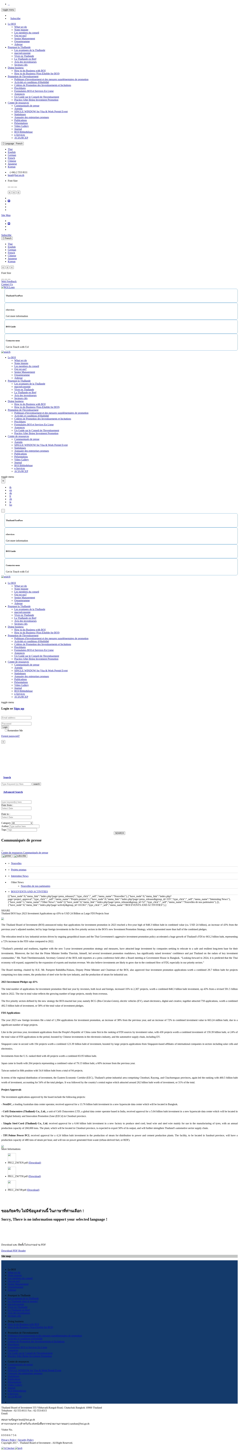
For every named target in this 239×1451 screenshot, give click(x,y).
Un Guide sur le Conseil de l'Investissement (36, 97)
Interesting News (19, 876)
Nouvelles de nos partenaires (35, 886)
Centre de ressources (18, 102)
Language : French (13, 143)
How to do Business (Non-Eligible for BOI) (37, 73)
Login (5, 727)
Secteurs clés (20, 64)
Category (6, 823)
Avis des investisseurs (25, 61)
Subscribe (15, 18)
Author (5, 826)
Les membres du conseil (26, 32)
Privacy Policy (8, 1440)
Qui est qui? (20, 35)
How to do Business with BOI (30, 70)
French (11, 158)
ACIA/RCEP (21, 137)
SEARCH (119, 833)
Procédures (20, 88)
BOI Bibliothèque (23, 132)
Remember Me (15, 730)
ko (10, 504)
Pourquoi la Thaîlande (19, 47)
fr (10, 496)
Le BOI (12, 24)
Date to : (5, 814)
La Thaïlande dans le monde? (23, 1301)
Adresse (18, 44)
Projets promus (18, 869)
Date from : (7, 805)
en (10, 490)
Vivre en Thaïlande (24, 56)
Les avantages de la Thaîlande (29, 50)
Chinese (12, 161)
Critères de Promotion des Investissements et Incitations (42, 85)
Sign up (19, 708)
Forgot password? (10, 736)
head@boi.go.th (16, 175)
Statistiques (20, 114)
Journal (18, 129)
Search (7, 777)
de (10, 493)
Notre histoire (21, 29)
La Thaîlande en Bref (25, 59)
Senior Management (24, 38)
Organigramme (22, 41)
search (36, 784)
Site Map (6, 215)
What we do (20, 26)
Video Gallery (21, 126)
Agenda (18, 108)
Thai (10, 149)
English (12, 152)
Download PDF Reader (13, 1250)
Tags (3, 829)
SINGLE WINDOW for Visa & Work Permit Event (41, 111)
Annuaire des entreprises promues (31, 117)
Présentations (21, 123)
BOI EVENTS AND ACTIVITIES (29, 891)
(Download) (34, 1162)
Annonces (19, 94)
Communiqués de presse (26, 105)
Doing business (16, 67)
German (12, 155)
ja (10, 502)
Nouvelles (16, 863)
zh (10, 499)
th (10, 487)
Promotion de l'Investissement (23, 76)
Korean (11, 166)
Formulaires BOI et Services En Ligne (34, 91)
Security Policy (26, 1440)
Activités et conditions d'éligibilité (31, 82)
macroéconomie (22, 53)
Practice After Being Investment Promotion (36, 99)
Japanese (12, 163)
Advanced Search (13, 792)
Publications (20, 120)
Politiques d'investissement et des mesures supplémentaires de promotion (51, 79)
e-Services (19, 134)
